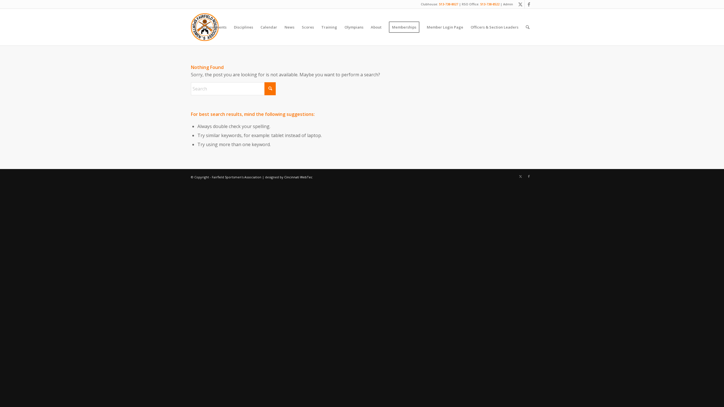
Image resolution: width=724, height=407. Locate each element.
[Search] (527, 27)
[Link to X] (520, 4)
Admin (508, 4)
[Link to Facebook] (529, 4)
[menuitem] (213, 27)
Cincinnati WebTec (298, 177)
